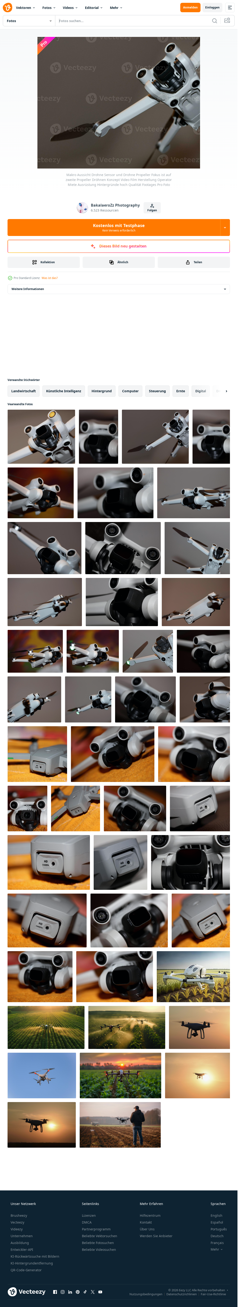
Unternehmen (22, 1236)
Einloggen (212, 7)
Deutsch (217, 1236)
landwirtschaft (23, 391)
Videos (68, 7)
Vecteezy (17, 1222)
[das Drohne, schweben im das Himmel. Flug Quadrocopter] (42, 1075)
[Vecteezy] (7, 7)
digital (200, 391)
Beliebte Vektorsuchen (99, 1236)
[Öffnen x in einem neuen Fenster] (93, 1292)
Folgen (152, 210)
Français (217, 1242)
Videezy (17, 1229)
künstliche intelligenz (63, 391)
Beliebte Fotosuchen (98, 1242)
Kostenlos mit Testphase (119, 227)
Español (217, 1222)
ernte (180, 391)
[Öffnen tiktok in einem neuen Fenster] (85, 1292)
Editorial (92, 7)
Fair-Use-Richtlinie (213, 1294)
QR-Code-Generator (26, 1270)
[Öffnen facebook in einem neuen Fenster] (55, 1292)
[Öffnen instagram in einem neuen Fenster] (62, 1292)
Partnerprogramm (96, 1229)
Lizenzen (89, 1215)
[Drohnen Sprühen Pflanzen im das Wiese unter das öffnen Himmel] (126, 1027)
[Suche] (214, 21)
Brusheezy (19, 1215)
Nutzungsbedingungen (145, 1294)
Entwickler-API (22, 1249)
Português (219, 1229)
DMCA (87, 1222)
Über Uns (147, 1229)
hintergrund (102, 391)
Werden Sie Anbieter (156, 1236)
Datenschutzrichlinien (181, 1294)
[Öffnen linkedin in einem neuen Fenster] (70, 1292)
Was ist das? (50, 278)
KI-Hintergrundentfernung (32, 1263)
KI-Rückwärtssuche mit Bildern (35, 1256)
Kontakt (146, 1222)
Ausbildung (20, 1242)
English (216, 1215)
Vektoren (23, 7)
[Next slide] (222, 391)
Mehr (114, 7)
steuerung (157, 391)
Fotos (47, 7)
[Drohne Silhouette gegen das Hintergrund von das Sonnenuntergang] (201, 1027)
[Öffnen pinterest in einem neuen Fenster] (78, 1292)
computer (130, 391)
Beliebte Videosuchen (99, 1249)
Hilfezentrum (150, 1215)
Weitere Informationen (28, 289)
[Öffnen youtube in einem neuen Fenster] (100, 1292)
